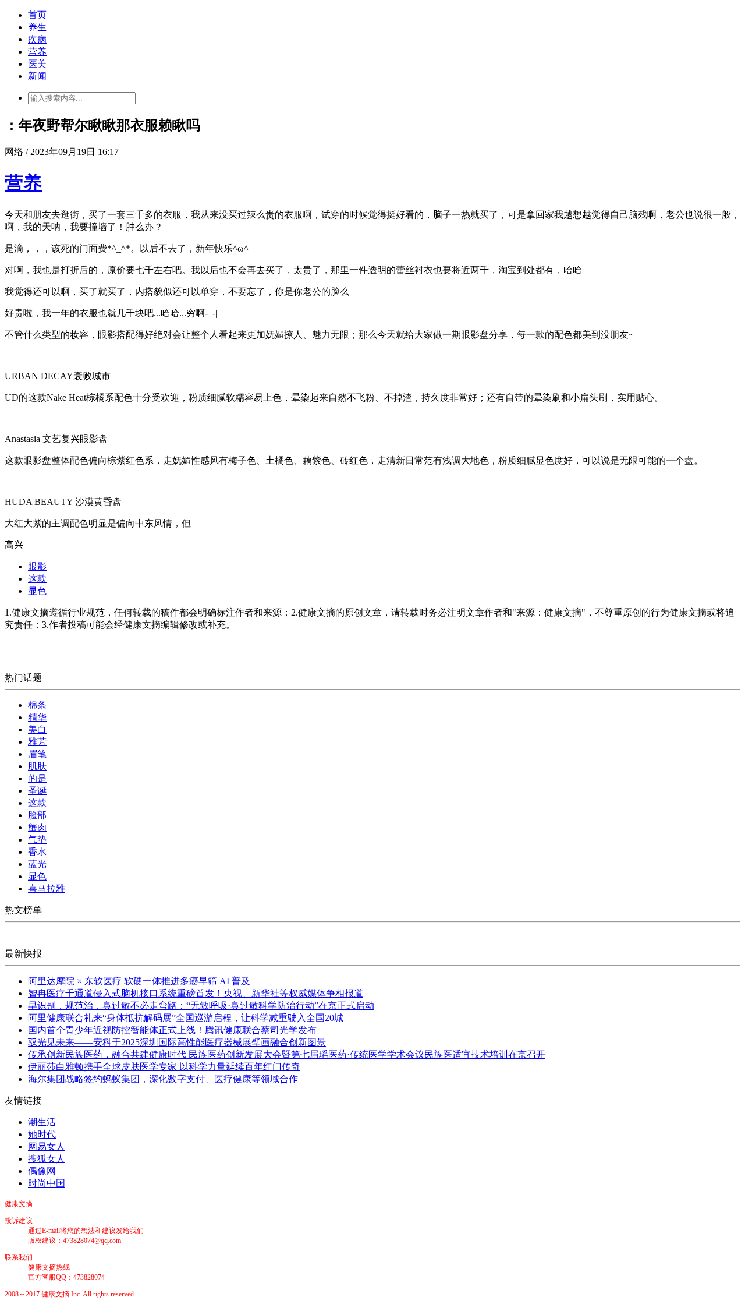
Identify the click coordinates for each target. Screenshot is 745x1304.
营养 (37, 51)
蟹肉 (37, 827)
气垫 (37, 839)
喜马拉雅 (46, 888)
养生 (37, 27)
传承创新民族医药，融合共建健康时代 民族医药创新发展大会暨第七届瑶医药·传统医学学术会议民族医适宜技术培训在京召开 (286, 1054)
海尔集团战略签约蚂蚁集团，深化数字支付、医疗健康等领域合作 (163, 1079)
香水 (37, 852)
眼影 (37, 566)
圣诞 (37, 791)
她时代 (42, 1134)
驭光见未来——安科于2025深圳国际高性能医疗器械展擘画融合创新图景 (177, 1042)
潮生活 (42, 1122)
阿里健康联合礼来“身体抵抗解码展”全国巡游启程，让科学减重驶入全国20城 (185, 1018)
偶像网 (42, 1171)
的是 (37, 778)
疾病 (37, 39)
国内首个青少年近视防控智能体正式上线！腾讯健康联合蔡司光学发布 (172, 1030)
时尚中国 (46, 1183)
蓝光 (37, 864)
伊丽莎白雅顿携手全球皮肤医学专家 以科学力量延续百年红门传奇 (164, 1067)
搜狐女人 (46, 1159)
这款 (37, 579)
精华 (37, 717)
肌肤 (37, 766)
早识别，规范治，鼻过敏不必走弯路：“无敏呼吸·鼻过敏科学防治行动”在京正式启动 (201, 1005)
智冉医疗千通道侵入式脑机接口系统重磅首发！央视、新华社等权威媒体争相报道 (195, 993)
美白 (37, 729)
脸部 (37, 815)
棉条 (37, 705)
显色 (37, 591)
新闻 (37, 76)
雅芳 (37, 742)
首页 (37, 15)
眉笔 (37, 754)
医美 (37, 64)
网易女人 (46, 1146)
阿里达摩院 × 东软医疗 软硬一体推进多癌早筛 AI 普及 (139, 981)
